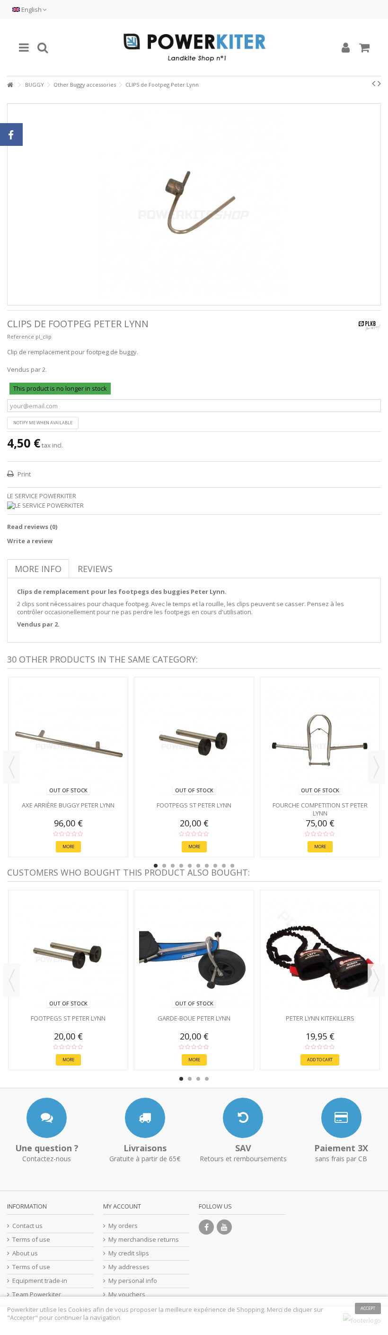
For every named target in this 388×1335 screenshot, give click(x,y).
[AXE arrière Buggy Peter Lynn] (68, 740)
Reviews (95, 568)
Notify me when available (42, 423)
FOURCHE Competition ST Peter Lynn (320, 809)
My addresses (129, 1267)
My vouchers (126, 1294)
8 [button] (215, 866)
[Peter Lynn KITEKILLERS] (320, 953)
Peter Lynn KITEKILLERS (320, 1018)
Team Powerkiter (36, 1294)
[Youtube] (224, 1227)
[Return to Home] (10, 85)
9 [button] (224, 866)
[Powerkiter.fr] (194, 47)
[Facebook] (206, 1227)
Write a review (30, 541)
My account (122, 1206)
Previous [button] (11, 767)
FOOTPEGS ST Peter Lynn (194, 805)
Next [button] (376, 767)
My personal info (132, 1281)
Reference (20, 336)
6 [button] (198, 866)
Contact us (27, 1226)
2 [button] (164, 866)
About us (25, 1253)
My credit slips (128, 1253)
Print (23, 474)
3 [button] (173, 866)
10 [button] (232, 866)
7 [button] (207, 866)
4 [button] (181, 866)
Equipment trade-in (39, 1281)
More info (38, 568)
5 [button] (190, 866)
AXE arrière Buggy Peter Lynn (68, 805)
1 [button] (156, 866)
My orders (123, 1226)
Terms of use (31, 1240)
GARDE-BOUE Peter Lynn (194, 1018)
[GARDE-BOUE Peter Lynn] (194, 953)
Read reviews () (32, 526)
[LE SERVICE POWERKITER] (194, 506)
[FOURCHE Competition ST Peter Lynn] (320, 740)
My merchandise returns (143, 1240)
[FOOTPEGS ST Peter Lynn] (194, 740)
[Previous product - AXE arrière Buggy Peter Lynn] (373, 83)
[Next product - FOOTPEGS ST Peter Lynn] (379, 83)
